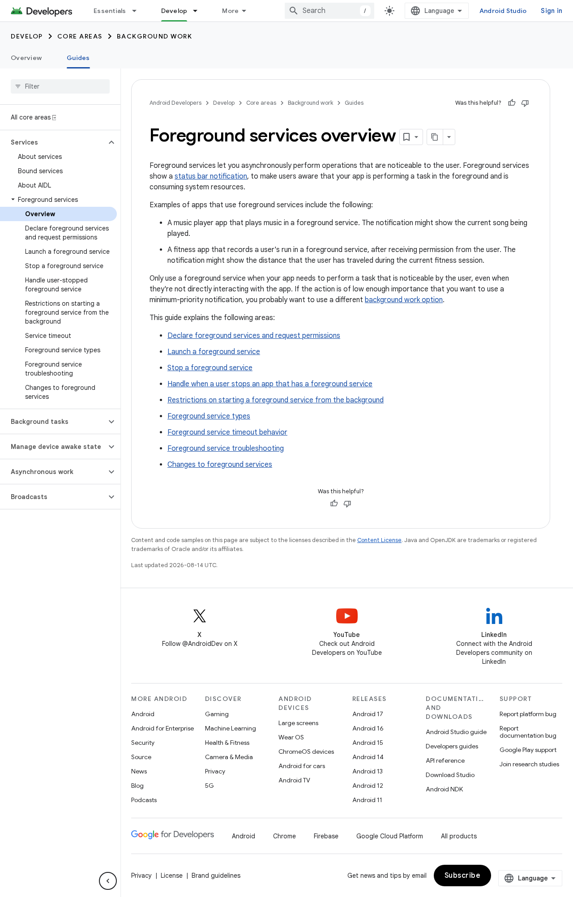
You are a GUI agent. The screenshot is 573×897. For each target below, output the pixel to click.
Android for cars (301, 766)
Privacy (215, 771)
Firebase (326, 836)
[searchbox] (60, 86)
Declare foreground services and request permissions (253, 335)
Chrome (284, 836)
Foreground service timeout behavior (227, 432)
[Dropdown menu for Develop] (199, 10)
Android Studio (503, 11)
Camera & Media (229, 757)
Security (142, 743)
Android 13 (367, 771)
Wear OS (291, 737)
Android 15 (367, 743)
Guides (78, 58)
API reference (445, 760)
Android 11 (367, 800)
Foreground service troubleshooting (225, 448)
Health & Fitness (227, 743)
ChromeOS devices (306, 752)
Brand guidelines (216, 875)
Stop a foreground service (209, 367)
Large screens (298, 723)
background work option (404, 299)
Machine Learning (230, 728)
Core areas (80, 36)
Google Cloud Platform (389, 836)
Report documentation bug (528, 731)
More (230, 11)
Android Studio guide (456, 732)
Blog (137, 786)
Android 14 (368, 757)
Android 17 (367, 714)
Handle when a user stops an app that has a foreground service (269, 384)
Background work (154, 36)
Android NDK (444, 789)
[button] (53, 142)
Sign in (551, 11)
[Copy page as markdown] (435, 137)
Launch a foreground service (213, 351)
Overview (26, 58)
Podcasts (144, 800)
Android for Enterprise (162, 728)
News (139, 771)
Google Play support (528, 750)
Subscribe (463, 875)
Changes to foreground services (219, 464)
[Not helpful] (525, 103)
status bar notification (211, 176)
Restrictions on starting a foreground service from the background (275, 400)
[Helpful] (511, 103)
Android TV (294, 780)
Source (141, 757)
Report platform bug (528, 714)
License (172, 875)
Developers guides (452, 746)
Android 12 (367, 786)
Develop (174, 11)
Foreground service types (208, 416)
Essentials (110, 11)
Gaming (217, 714)
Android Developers (175, 103)
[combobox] (329, 11)
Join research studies (529, 764)
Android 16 (368, 728)
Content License (379, 540)
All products (459, 836)
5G (209, 786)
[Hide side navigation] (108, 881)
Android (142, 714)
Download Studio (450, 775)
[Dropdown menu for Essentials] (138, 10)
